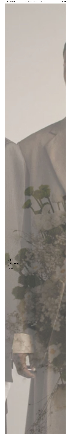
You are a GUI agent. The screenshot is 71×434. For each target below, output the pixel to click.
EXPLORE (11, 268)
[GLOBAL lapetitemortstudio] (10, 1)
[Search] (60, 1)
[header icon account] (62, 1)
